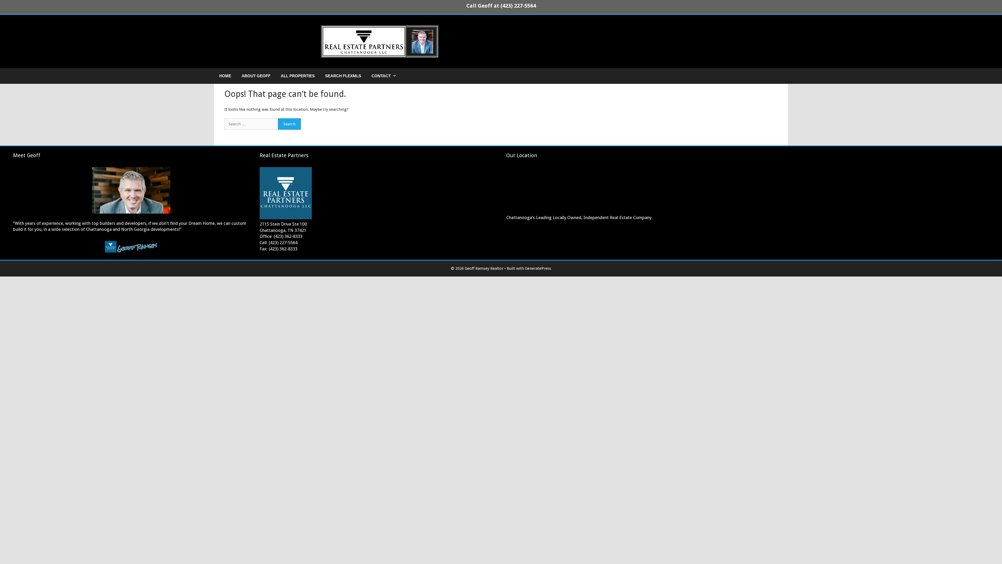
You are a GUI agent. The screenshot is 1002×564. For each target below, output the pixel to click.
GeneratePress (538, 268)
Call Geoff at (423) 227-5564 (501, 6)
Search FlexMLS (343, 76)
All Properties (298, 76)
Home (225, 76)
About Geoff (256, 76)
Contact (381, 76)
